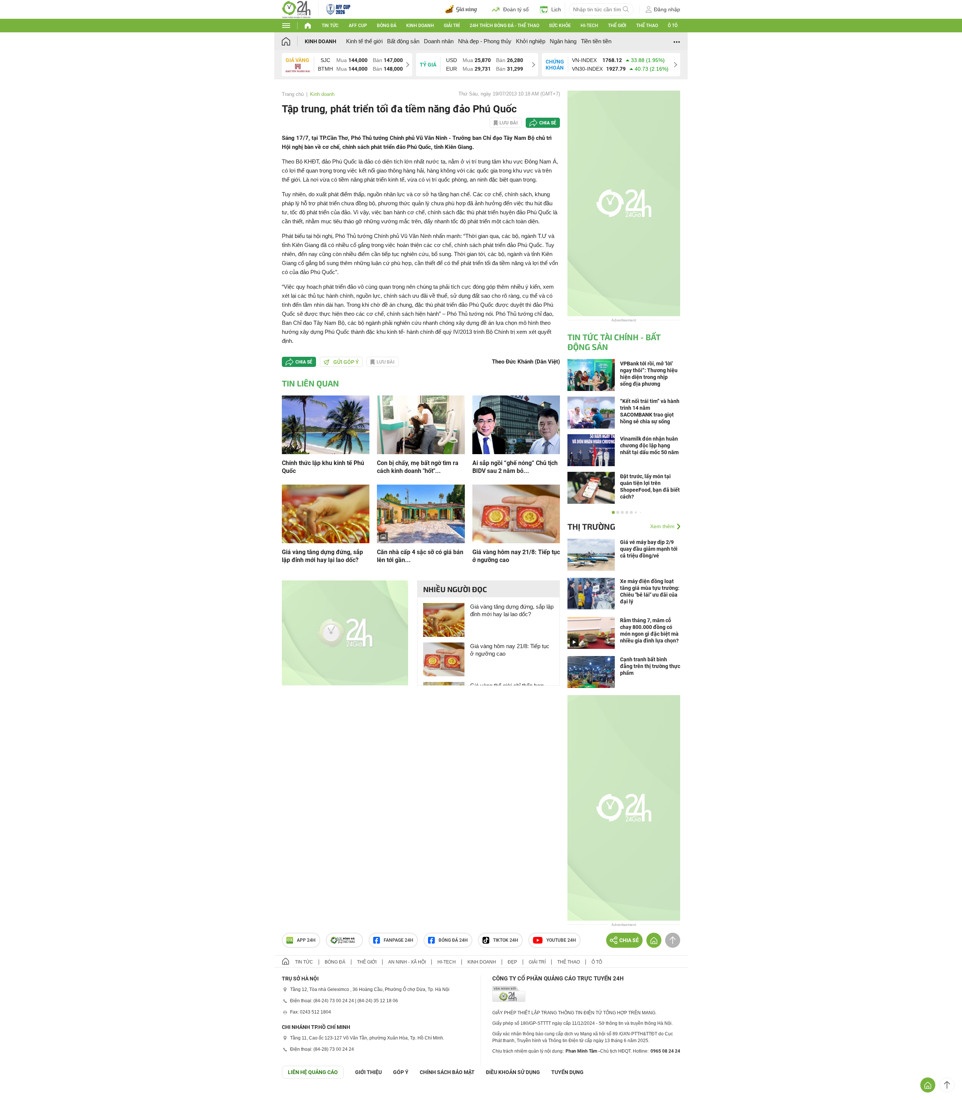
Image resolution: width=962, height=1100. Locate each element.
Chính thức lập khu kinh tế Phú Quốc (323, 466)
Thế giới (617, 25)
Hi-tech (589, 25)
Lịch (556, 9)
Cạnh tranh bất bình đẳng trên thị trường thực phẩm (650, 666)
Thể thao (647, 25)
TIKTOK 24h (505, 940)
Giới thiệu (368, 1072)
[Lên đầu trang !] (946, 1084)
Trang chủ (293, 94)
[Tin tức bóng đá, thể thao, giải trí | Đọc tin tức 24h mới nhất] (296, 9)
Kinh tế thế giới (364, 41)
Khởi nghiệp (530, 41)
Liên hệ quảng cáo (313, 1072)
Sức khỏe (560, 25)
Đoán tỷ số (516, 9)
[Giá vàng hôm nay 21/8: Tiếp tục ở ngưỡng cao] (516, 513)
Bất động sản (403, 41)
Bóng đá (386, 25)
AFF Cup (358, 25)
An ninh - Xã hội (407, 962)
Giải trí (452, 25)
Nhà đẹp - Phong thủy (484, 41)
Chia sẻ (547, 123)
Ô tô (673, 25)
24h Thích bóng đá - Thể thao (504, 25)
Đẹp (512, 962)
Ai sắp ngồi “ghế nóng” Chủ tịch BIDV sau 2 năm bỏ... (515, 466)
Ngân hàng (563, 41)
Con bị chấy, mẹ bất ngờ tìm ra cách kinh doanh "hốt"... (417, 466)
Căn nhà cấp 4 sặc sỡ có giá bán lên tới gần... (420, 556)
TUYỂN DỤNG (567, 1072)
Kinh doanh (420, 25)
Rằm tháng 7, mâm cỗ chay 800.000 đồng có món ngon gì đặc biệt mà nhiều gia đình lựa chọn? (649, 630)
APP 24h (306, 940)
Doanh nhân (439, 41)
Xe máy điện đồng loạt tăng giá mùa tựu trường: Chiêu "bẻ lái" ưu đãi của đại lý (649, 591)
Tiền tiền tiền (596, 41)
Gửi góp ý (346, 362)
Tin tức (330, 25)
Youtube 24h (561, 940)
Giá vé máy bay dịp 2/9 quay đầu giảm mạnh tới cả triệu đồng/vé (649, 549)
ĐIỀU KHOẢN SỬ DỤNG (513, 1072)
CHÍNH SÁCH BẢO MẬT (447, 1072)
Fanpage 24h (398, 940)
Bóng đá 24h (453, 940)
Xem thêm (662, 526)
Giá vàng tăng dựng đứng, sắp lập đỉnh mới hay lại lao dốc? (322, 556)
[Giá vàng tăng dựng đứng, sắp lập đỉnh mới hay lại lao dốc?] (325, 513)
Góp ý (400, 1072)
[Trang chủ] (293, 41)
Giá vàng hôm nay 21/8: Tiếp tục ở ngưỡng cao (516, 556)
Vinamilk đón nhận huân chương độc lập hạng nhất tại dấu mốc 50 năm (649, 445)
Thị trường (591, 526)
